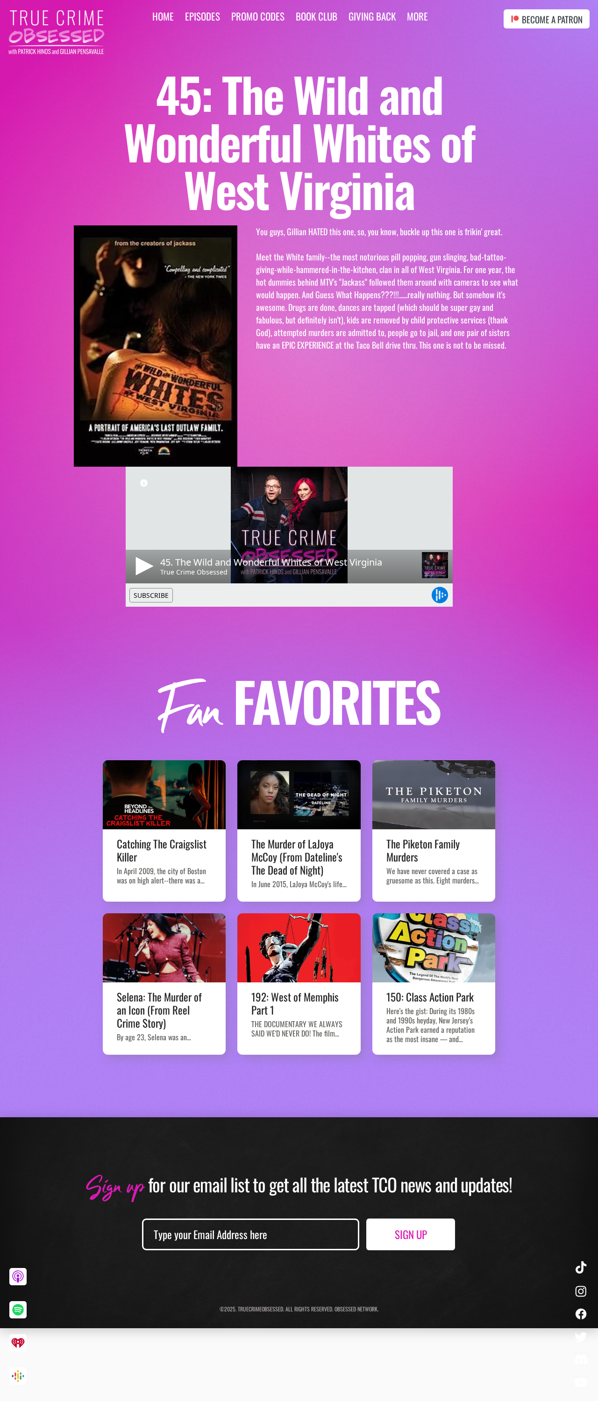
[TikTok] (581, 1268)
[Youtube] (581, 1382)
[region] (21, 1284)
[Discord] (581, 1359)
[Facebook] (581, 1314)
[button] (417, 16)
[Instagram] (581, 1291)
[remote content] (298, 537)
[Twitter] (581, 1337)
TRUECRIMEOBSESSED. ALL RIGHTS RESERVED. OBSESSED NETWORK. (308, 1309)
